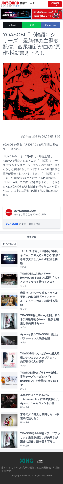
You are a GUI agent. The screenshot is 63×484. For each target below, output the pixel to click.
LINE (31, 25)
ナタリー (17, 6)
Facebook (50, 25)
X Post (12, 25)
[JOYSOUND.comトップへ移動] (55, 4)
